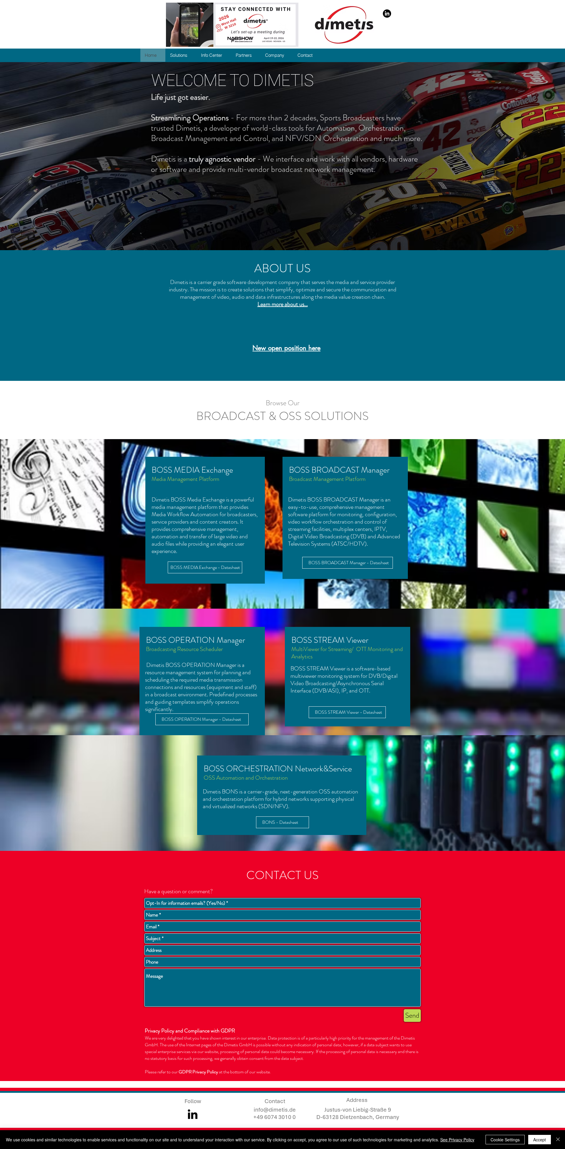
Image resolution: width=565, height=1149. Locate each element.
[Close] (557, 1139)
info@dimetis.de (275, 1109)
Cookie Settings (505, 1140)
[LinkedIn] (387, 13)
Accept (539, 1140)
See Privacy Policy (457, 1140)
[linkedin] (193, 1114)
